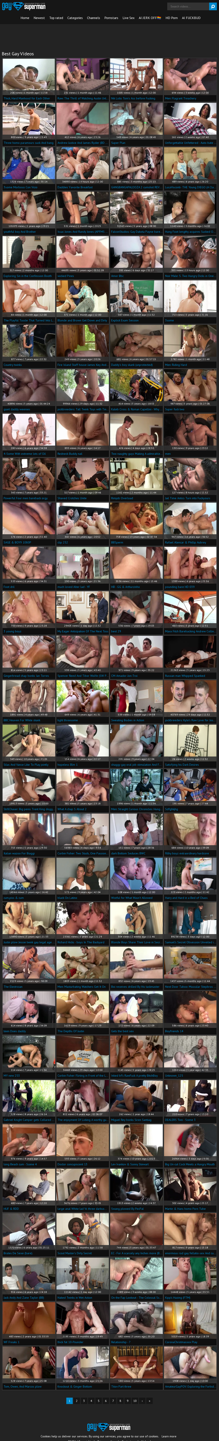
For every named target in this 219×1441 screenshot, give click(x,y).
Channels (93, 18)
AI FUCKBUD (191, 18)
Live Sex (129, 18)
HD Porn (172, 18)
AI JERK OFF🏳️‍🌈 (150, 18)
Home (25, 18)
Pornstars (111, 18)
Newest (39, 18)
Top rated (56, 18)
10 (135, 1401)
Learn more (169, 1436)
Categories (75, 18)
